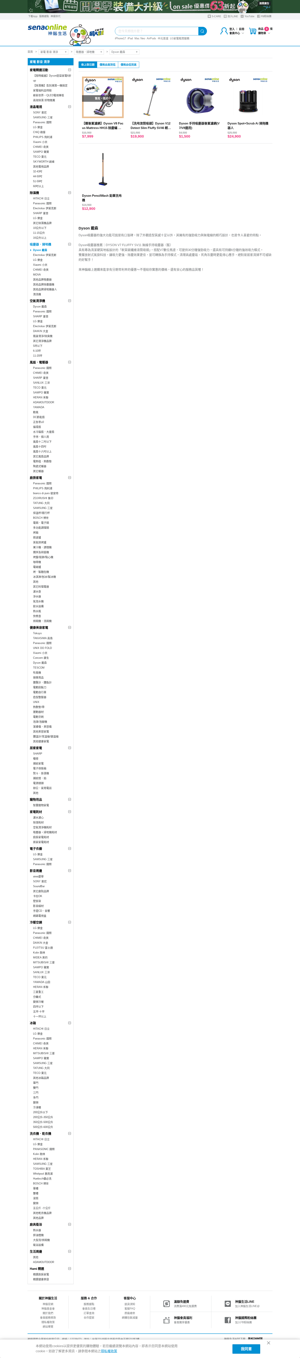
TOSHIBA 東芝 (42, 1168)
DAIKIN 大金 (40, 331)
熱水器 (37, 1230)
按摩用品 (38, 677)
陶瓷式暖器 (39, 466)
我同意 (246, 1349)
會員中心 (234, 33)
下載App (33, 16)
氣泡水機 (38, 601)
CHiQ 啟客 (39, 132)
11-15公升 (39, 232)
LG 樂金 (38, 127)
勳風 (35, 412)
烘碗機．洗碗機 (42, 621)
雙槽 (35, 1193)
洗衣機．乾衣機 (40, 1133)
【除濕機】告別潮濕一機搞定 (50, 85)
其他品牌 (38, 1217)
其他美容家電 (41, 731)
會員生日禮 (89, 1308)
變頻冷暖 (38, 1001)
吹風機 (37, 672)
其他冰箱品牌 (41, 1077)
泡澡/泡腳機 (40, 721)
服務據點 (44, 16)
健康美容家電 (39, 627)
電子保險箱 (39, 768)
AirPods (151, 38)
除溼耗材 (38, 822)
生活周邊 (36, 1251)
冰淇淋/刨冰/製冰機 (44, 576)
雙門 (35, 1087)
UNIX (36, 702)
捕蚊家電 (38, 763)
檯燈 (35, 758)
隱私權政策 (48, 1322)
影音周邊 (36, 870)
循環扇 (37, 426)
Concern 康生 (41, 657)
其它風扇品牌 (41, 456)
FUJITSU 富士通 (43, 947)
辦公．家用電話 (42, 788)
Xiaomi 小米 (40, 141)
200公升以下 (40, 1112)
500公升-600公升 (43, 1127)
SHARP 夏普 (40, 213)
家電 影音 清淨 (49, 51)
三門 (35, 1092)
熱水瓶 (37, 611)
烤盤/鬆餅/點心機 (43, 557)
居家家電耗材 (41, 842)
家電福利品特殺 (42, 90)
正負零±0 (38, 422)
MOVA (37, 274)
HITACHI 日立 (41, 198)
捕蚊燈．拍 (39, 778)
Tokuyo (37, 633)
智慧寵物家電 (41, 805)
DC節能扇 (39, 417)
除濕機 (34, 192)
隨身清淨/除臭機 (42, 336)
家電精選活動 (39, 70)
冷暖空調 (36, 922)
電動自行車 (39, 692)
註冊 (241, 29)
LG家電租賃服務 (179, 38)
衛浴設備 (38, 1244)
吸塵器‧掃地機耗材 (45, 832)
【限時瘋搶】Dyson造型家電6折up (52, 78)
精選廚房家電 (41, 1274)
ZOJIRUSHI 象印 (43, 498)
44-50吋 (37, 176)
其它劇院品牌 (41, 891)
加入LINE (232, 16)
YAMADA (38, 407)
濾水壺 (37, 591)
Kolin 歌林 (39, 952)
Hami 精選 (37, 1268)
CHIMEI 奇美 (41, 146)
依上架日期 (87, 64)
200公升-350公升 (43, 1117)
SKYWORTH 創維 (43, 161)
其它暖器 (38, 471)
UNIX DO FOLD (42, 648)
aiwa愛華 (38, 876)
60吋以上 (38, 186)
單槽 (35, 1188)
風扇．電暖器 (39, 362)
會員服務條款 (48, 1317)
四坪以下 (38, 1006)
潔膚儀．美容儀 (42, 726)
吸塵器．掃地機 (85, 51)
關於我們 (48, 1313)
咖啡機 (37, 562)
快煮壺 (37, 616)
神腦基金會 (48, 1308)
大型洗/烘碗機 (41, 1240)
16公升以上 (40, 237)
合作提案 (89, 1317)
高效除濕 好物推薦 (44, 100)
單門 (35, 1082)
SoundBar (39, 886)
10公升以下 (40, 227)
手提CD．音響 (41, 910)
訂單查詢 (89, 1313)
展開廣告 (264, 3)
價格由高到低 (108, 64)
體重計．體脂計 (42, 682)
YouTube (249, 16)
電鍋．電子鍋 (41, 522)
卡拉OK (37, 896)
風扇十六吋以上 (42, 451)
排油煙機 (38, 1235)
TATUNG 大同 (41, 503)
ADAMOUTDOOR (43, 402)
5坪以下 (37, 345)
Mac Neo (139, 38)
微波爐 (37, 537)
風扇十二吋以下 (42, 441)
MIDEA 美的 (40, 957)
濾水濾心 (38, 817)
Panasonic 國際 (42, 122)
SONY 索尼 (40, 112)
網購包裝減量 (130, 1317)
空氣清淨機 (37, 301)
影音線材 (38, 905)
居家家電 (36, 748)
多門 (35, 1097)
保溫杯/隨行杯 (41, 512)
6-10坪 (37, 350)
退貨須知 (129, 1304)
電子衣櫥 (36, 848)
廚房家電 (36, 477)
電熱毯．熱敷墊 (42, 461)
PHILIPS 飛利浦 (42, 137)
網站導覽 (48, 1326)
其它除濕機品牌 (42, 223)
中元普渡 (163, 38)
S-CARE (216, 16)
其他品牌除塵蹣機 (43, 284)
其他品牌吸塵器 (42, 279)
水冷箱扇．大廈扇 (43, 431)
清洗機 (37, 294)
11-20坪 (37, 355)
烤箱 (35, 532)
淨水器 (37, 596)
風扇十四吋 (39, 446)
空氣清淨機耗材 (42, 827)
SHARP (37, 753)
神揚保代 (55, 16)
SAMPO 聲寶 (41, 151)
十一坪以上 (39, 1016)
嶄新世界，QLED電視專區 (48, 95)
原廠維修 (129, 1313)
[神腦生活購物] (66, 33)
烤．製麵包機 (41, 571)
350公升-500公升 (43, 1122)
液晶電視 (36, 106)
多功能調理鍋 (41, 527)
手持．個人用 (41, 436)
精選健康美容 (41, 1279)
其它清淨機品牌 (42, 340)
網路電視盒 (39, 915)
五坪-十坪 (38, 1011)
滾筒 (35, 1198)
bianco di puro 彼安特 (45, 493)
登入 (232, 29)
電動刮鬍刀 (39, 687)
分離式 (37, 996)
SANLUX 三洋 (41, 382)
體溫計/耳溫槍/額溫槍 (46, 736)
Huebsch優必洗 (42, 1178)
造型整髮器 (39, 697)
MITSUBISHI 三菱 (44, 962)
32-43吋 (37, 171)
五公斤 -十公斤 (42, 1208)
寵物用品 (36, 799)
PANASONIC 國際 (44, 1149)
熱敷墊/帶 (38, 706)
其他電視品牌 (41, 166)
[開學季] (150, 6)
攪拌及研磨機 (41, 552)
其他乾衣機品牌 (42, 1213)
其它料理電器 (41, 586)
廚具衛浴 (36, 1224)
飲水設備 (38, 606)
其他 (35, 581)
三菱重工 (38, 991)
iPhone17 (120, 38)
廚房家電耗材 (41, 837)
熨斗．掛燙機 (41, 773)
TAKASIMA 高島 (43, 638)
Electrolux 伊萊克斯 (44, 208)
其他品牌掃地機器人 (45, 289)
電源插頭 (38, 783)
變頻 (35, 1102)
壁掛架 (37, 901)
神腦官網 (48, 1304)
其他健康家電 (41, 741)
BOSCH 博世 (41, 517)
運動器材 (38, 711)
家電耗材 (36, 811)
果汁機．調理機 (42, 547)
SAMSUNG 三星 (43, 117)
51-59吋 (37, 181)
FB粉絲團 (265, 16)
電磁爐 (37, 566)
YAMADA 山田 (41, 982)
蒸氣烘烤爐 (39, 542)
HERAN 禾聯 (40, 397)
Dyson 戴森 (118, 51)
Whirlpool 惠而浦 (43, 1173)
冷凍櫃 (37, 1107)
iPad (130, 38)
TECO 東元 (40, 156)
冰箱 (33, 1023)
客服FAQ (129, 1308)
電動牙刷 (38, 716)
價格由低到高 (129, 64)
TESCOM (38, 667)
